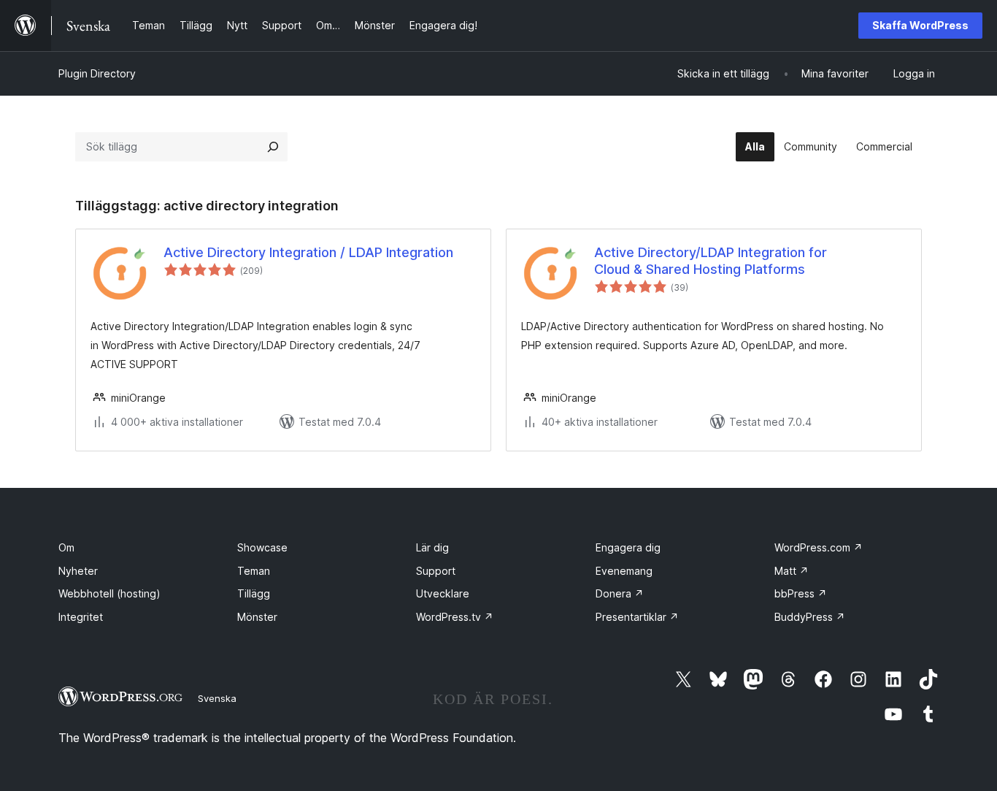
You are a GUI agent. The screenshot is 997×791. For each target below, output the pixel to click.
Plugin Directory (97, 73)
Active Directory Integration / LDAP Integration (308, 252)
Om (66, 547)
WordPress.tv (454, 617)
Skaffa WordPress (920, 25)
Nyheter (78, 571)
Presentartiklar (637, 617)
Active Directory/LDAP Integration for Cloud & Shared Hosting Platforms (710, 261)
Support (435, 571)
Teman (253, 571)
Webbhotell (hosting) (109, 593)
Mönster (257, 617)
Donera (620, 593)
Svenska (217, 698)
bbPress (800, 593)
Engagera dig (628, 547)
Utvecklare (442, 593)
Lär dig (432, 547)
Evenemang (624, 571)
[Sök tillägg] (273, 146)
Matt (791, 571)
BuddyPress (809, 617)
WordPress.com (818, 547)
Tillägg (253, 593)
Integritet (80, 617)
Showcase (262, 547)
